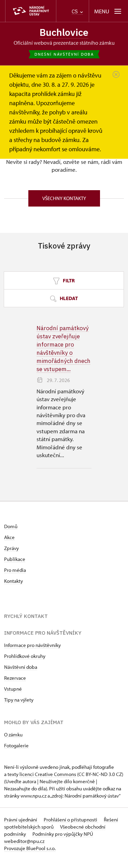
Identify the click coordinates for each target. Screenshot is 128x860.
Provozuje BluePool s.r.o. (30, 848)
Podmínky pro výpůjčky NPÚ (62, 834)
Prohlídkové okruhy (24, 656)
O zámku (13, 734)
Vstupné (13, 689)
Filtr (68, 280)
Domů (10, 526)
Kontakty (13, 581)
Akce (9, 537)
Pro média (15, 570)
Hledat (68, 298)
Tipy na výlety (18, 699)
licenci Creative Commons (47, 774)
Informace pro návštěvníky (32, 645)
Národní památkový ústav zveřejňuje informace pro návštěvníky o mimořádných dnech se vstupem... (63, 348)
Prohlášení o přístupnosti (71, 819)
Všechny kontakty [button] (64, 198)
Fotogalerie (16, 745)
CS (75, 11)
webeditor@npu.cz (24, 841)
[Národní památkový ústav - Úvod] (30, 11)
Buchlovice (64, 32)
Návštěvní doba (20, 667)
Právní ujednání (21, 819)
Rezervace (15, 678)
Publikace (14, 559)
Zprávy (11, 548)
